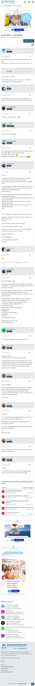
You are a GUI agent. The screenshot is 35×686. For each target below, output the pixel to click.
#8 (30, 277)
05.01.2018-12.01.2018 (12, 634)
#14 (30, 465)
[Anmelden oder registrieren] (29, 2)
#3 (30, 113)
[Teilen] (32, 44)
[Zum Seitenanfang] (32, 684)
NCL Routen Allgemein (12, 605)
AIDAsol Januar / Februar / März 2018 (15, 625)
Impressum (4, 670)
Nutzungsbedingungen (7, 666)
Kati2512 (18, 262)
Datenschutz (4, 668)
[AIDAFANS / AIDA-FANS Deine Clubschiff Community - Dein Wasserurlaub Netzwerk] (12, 2)
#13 (30, 446)
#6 (30, 172)
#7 (30, 255)
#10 (30, 352)
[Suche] (25, 2)
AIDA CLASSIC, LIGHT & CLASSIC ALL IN (15, 613)
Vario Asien (9, 610)
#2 (30, 95)
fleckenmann (9, 636)
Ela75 (4, 37)
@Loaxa (4, 468)
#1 (30, 56)
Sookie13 (8, 623)
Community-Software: (17, 683)
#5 (30, 147)
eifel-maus (8, 617)
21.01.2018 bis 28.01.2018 (13, 622)
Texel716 (8, 630)
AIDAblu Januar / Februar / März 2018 (15, 619)
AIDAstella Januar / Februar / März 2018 (15, 637)
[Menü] (32, 2)
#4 (30, 130)
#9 (30, 336)
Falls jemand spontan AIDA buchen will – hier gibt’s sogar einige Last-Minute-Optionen (16, 80)
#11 (30, 381)
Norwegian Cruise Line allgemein (14, 608)
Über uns (3, 665)
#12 (30, 411)
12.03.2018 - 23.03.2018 (12, 616)
